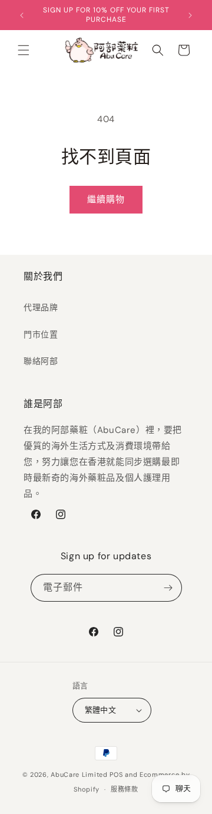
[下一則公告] (190, 15)
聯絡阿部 (41, 361)
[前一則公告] (22, 15)
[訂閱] (168, 588)
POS (116, 774)
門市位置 (41, 334)
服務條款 (124, 789)
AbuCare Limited (79, 774)
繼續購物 (106, 199)
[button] (24, 50)
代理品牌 (41, 307)
